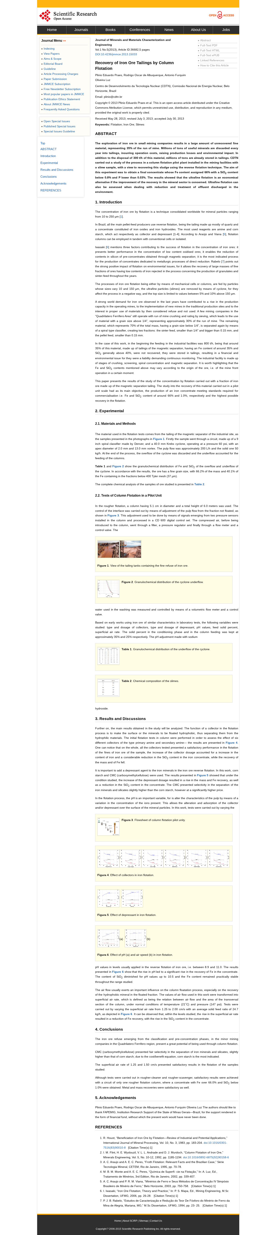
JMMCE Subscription (55, 84)
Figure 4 (231, 742)
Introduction (48, 156)
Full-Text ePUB (208, 55)
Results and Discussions (56, 169)
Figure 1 (158, 439)
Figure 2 (118, 466)
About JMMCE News (55, 104)
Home (52, 30)
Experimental (49, 163)
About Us (198, 30)
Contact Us (156, 1220)
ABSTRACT (48, 149)
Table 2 (199, 484)
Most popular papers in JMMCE (62, 94)
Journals (81, 30)
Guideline (48, 68)
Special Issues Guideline (58, 131)
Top (42, 143)
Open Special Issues (55, 121)
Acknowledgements (53, 183)
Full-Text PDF (208, 45)
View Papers (50, 53)
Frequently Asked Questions (60, 109)
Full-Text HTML (209, 50)
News (169, 30)
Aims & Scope (51, 58)
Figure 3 (113, 515)
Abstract (204, 40)
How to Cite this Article (213, 65)
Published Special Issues (58, 126)
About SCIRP (130, 1220)
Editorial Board (51, 63)
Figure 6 (118, 971)
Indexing (48, 48)
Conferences (140, 30)
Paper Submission (54, 79)
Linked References (211, 60)
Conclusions (48, 176)
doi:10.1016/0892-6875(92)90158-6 (206, 1157)
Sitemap (143, 1220)
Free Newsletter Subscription (61, 89)
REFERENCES (50, 190)
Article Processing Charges (59, 73)
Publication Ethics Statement (60, 99)
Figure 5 (202, 775)
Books (110, 30)
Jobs (226, 30)
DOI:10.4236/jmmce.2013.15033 (116, 54)
